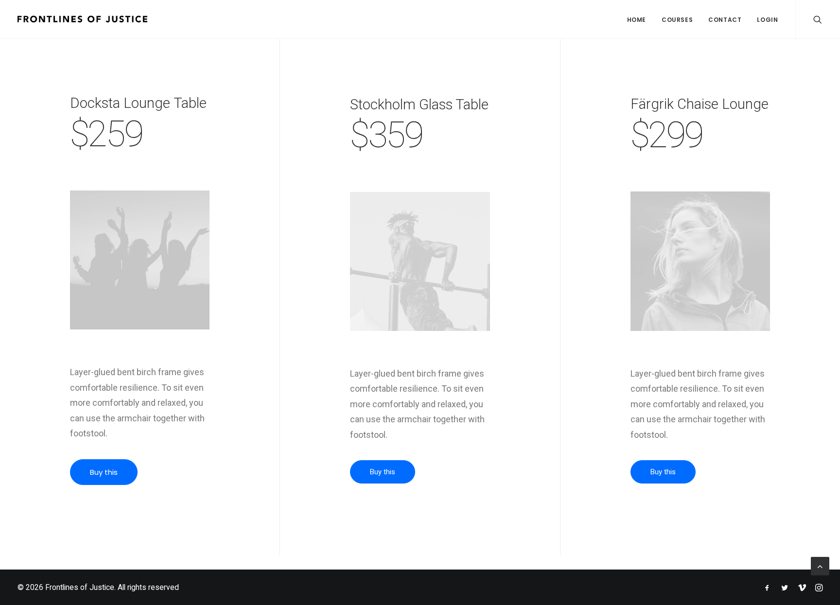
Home (636, 20)
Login (767, 20)
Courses (677, 20)
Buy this (104, 472)
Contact (724, 20)
